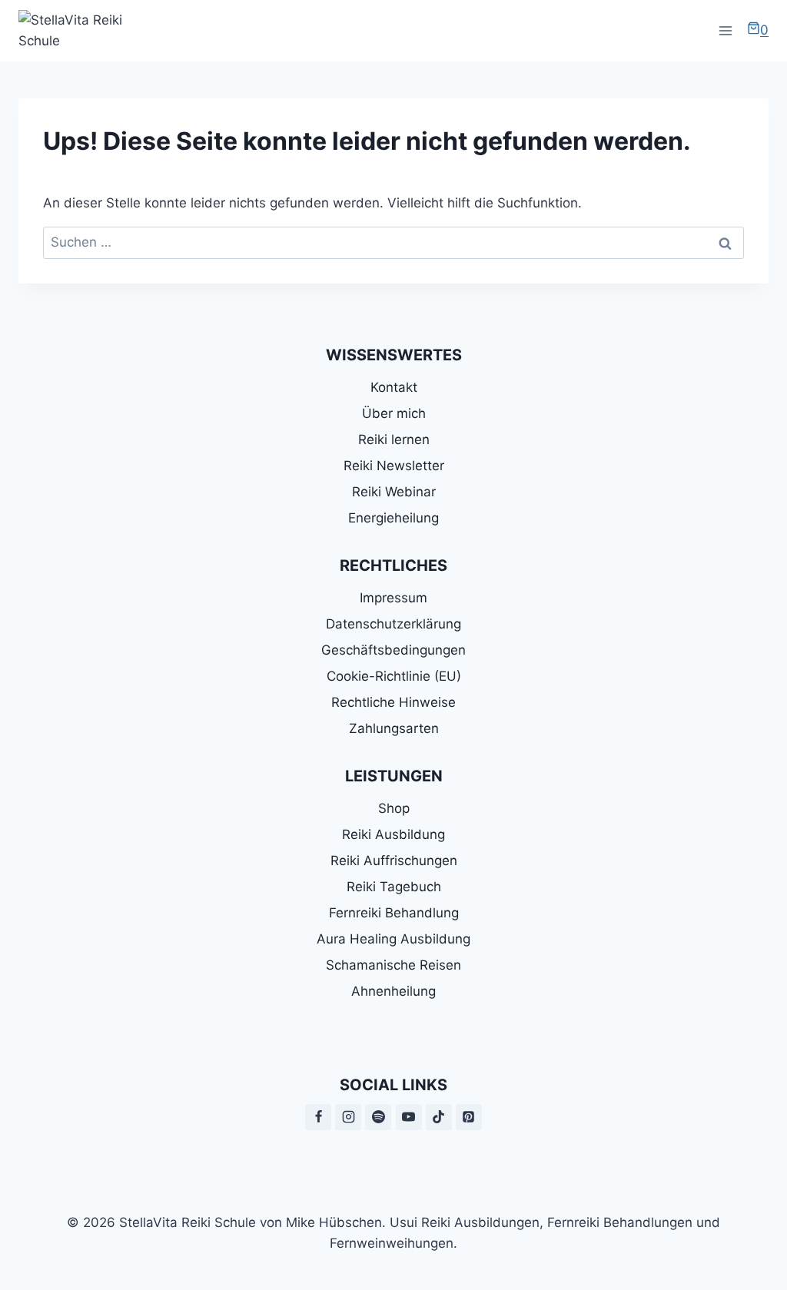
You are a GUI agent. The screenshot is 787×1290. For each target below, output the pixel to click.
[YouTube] (409, 1117)
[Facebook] (318, 1117)
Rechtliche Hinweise (393, 702)
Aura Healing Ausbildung (393, 939)
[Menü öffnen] (725, 30)
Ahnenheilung (393, 991)
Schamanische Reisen (393, 965)
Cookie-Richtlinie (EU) (394, 676)
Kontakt (393, 387)
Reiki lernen (394, 439)
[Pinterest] (469, 1117)
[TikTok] (439, 1117)
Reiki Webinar (394, 491)
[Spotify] (378, 1117)
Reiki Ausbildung (393, 834)
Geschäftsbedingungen (393, 650)
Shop (394, 808)
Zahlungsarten (394, 728)
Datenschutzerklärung (393, 624)
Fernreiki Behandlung (394, 912)
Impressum (393, 597)
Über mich (394, 413)
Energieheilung (393, 518)
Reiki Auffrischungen (393, 860)
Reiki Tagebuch (394, 886)
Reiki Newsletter (394, 465)
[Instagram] (348, 1117)
